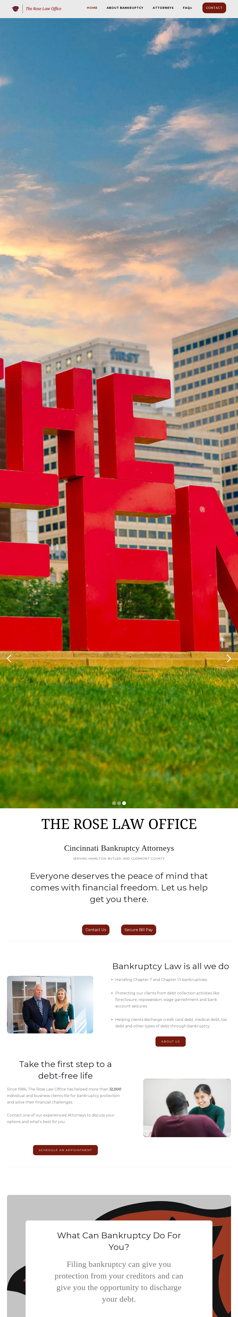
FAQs (187, 8)
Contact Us (96, 930)
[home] (36, 6)
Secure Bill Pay (139, 930)
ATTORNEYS (163, 8)
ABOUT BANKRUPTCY (125, 8)
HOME (92, 8)
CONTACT (214, 8)
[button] (9, 658)
